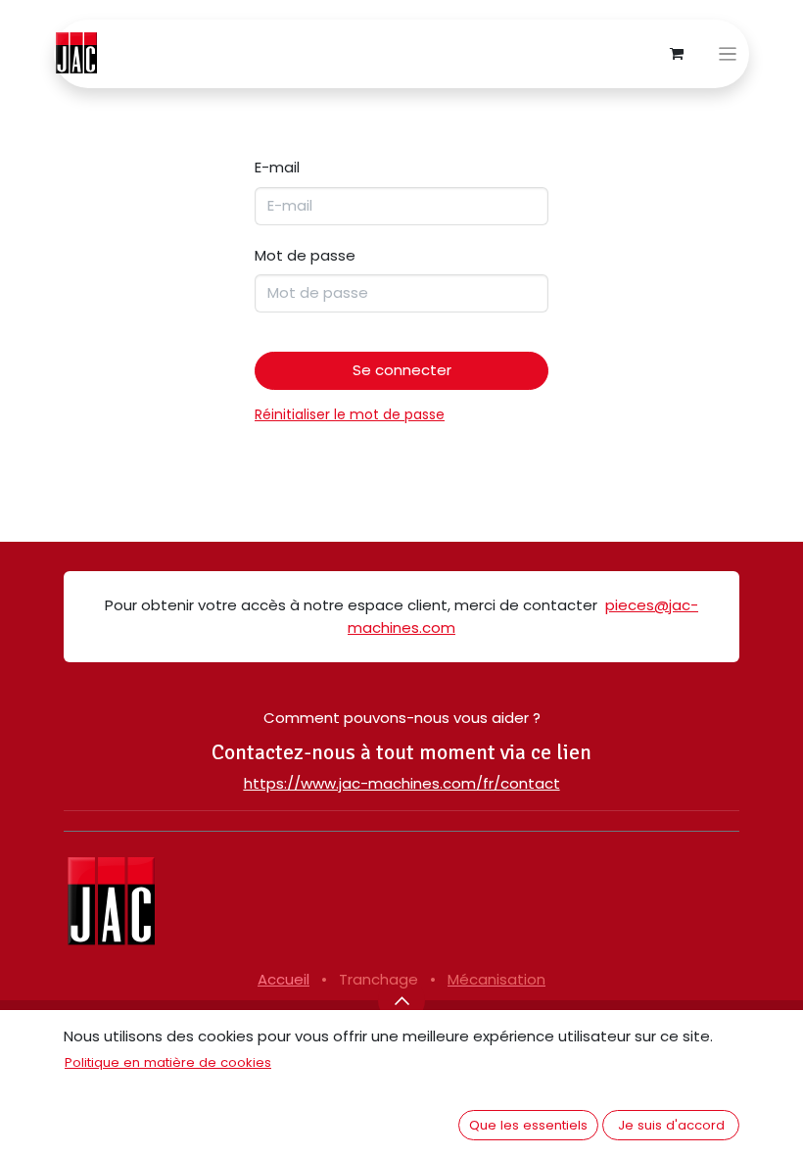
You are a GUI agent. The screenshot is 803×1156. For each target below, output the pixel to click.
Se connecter (402, 370)
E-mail (277, 167)
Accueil (283, 979)
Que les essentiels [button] (528, 1125)
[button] (401, 1000)
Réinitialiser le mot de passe (350, 414)
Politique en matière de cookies (168, 1062)
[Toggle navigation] (728, 54)
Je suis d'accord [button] (671, 1125)
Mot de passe (305, 255)
